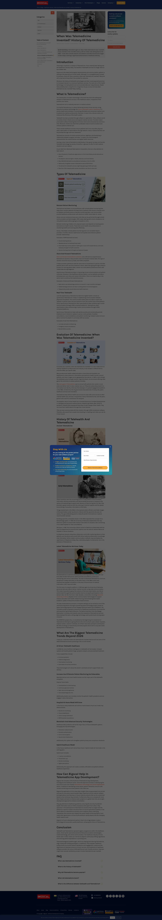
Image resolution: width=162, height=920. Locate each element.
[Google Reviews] (57, 458)
